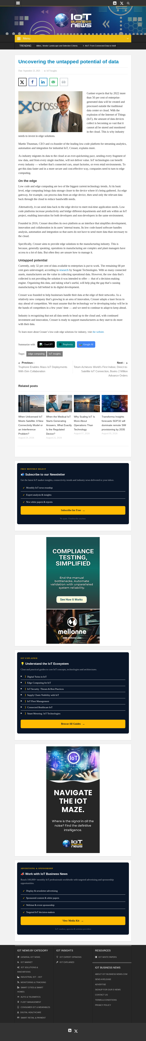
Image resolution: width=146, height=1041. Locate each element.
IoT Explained (67, 962)
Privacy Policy (103, 1005)
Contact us (101, 995)
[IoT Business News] (73, 20)
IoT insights (55, 353)
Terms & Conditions (106, 1000)
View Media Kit (73, 920)
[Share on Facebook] (33, 82)
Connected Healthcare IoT (39, 707)
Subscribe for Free (73, 510)
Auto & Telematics (30, 997)
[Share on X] (22, 82)
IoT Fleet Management (37, 701)
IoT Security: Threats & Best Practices (44, 689)
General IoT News (30, 957)
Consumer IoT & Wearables (35, 1007)
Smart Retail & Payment (33, 1018)
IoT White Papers (107, 957)
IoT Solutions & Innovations (27, 969)
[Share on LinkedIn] (43, 82)
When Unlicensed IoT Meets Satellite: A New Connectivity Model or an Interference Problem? (30, 425)
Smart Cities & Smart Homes (30, 989)
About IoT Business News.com (111, 974)
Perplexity (68, 344)
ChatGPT (48, 344)
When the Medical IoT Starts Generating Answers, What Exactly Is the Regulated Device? (59, 425)
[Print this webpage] (64, 82)
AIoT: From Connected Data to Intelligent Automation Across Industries (102, 46)
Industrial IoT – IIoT (31, 977)
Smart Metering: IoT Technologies (42, 713)
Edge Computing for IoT (38, 682)
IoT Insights (52, 71)
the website (98, 332)
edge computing (36, 353)
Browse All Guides (73, 723)
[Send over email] (53, 82)
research (64, 270)
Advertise (100, 984)
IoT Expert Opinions (70, 957)
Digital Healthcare (30, 1012)
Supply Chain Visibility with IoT (42, 695)
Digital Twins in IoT (36, 676)
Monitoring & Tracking (33, 982)
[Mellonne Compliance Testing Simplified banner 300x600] (73, 590)
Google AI (88, 344)
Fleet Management (31, 1002)
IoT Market (27, 962)
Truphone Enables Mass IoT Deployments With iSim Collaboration (42, 367)
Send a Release (103, 979)
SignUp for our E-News (108, 990)
